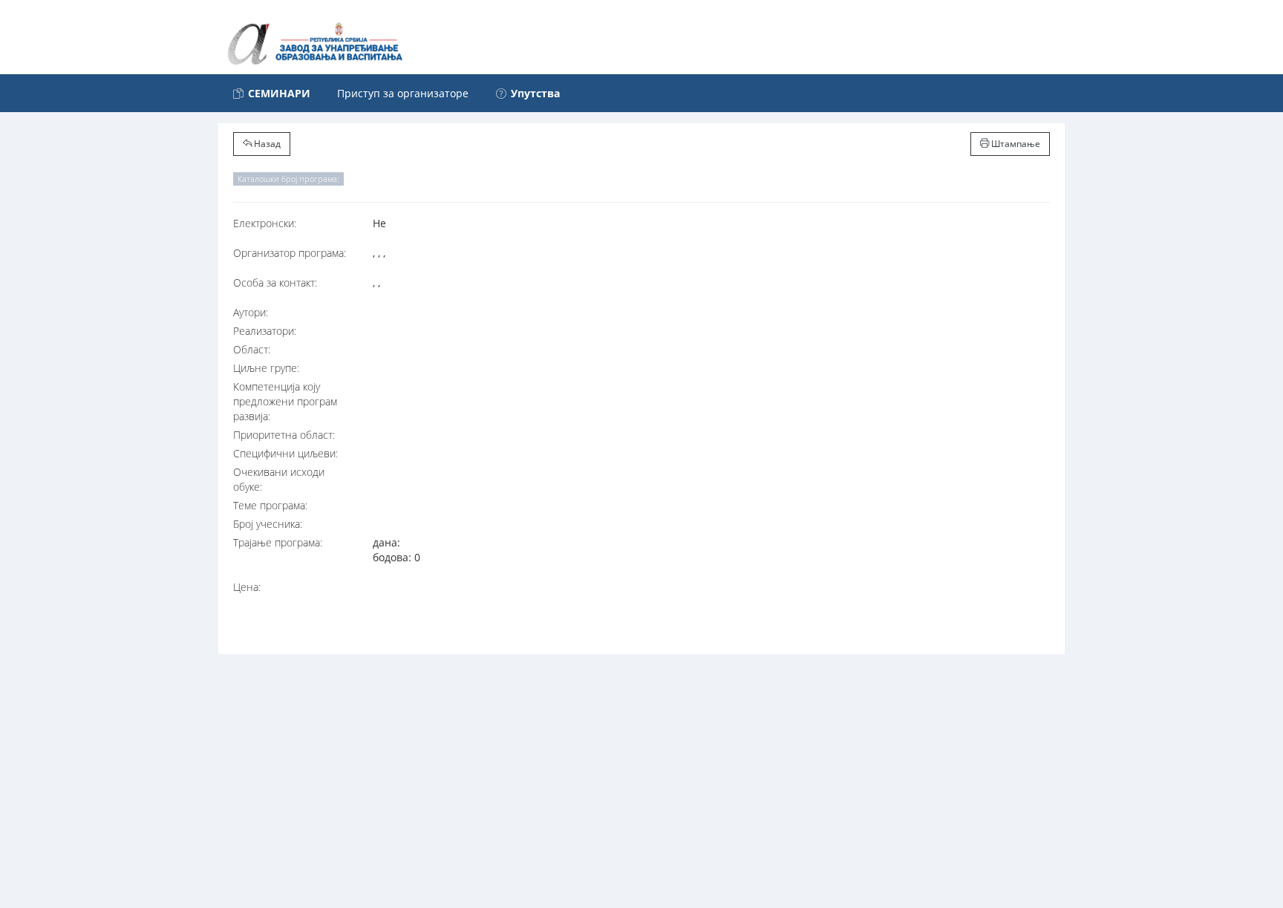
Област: (251, 349)
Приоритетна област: (284, 435)
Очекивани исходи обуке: (278, 479)
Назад (266, 143)
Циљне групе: (266, 368)
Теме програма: (270, 505)
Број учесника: (267, 524)
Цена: (247, 587)
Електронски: (264, 223)
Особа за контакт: (275, 282)
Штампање (1014, 143)
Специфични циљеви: (285, 453)
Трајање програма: (277, 542)
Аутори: (250, 312)
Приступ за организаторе (403, 93)
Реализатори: (264, 331)
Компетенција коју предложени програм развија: (285, 401)
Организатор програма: (289, 253)
